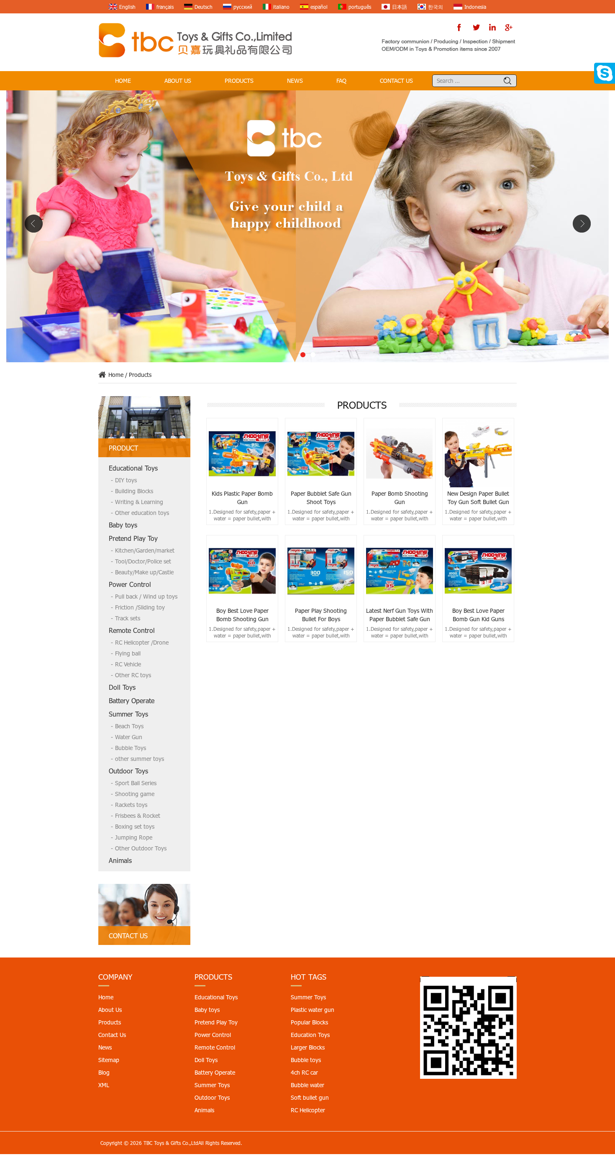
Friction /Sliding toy (140, 607)
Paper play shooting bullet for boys (321, 614)
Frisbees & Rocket (137, 815)
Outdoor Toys (128, 771)
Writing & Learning (139, 501)
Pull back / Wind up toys (146, 596)
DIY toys (126, 480)
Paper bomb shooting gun (400, 497)
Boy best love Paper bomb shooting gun (242, 614)
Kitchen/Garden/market (144, 550)
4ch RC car (304, 1072)
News (295, 80)
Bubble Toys (130, 747)
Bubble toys (306, 1059)
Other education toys (142, 512)
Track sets (127, 618)
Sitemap (108, 1059)
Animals (120, 860)
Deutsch (204, 7)
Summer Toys (128, 714)
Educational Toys (133, 468)
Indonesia (475, 7)
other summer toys (139, 758)
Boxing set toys (134, 826)
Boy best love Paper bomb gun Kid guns (478, 614)
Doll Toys (122, 687)
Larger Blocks (308, 1047)
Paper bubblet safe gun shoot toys (321, 497)
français (165, 7)
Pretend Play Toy (133, 538)
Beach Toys (129, 726)
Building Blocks (134, 490)
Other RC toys (133, 674)
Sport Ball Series (135, 782)
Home (123, 80)
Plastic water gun (312, 1009)
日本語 (399, 7)
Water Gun (128, 736)
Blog (104, 1072)
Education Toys (310, 1034)
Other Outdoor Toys (141, 848)
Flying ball (128, 653)
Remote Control (132, 630)
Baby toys (123, 525)
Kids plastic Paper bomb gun (242, 497)
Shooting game (134, 793)
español (319, 7)
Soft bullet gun (310, 1097)
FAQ (341, 80)
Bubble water (307, 1084)
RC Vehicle (128, 664)
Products (239, 80)
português (359, 7)
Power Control (130, 584)
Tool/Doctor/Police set (143, 561)
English (127, 7)
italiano (281, 7)
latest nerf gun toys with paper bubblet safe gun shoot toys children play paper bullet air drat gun (399, 615)
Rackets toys (131, 804)
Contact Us (396, 80)
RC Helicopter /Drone (142, 642)
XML (103, 1084)
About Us (177, 80)
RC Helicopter (308, 1110)
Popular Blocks (309, 1022)
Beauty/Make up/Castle (144, 572)
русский (242, 7)
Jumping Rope (133, 837)
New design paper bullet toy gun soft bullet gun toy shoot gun (478, 498)
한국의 (435, 7)
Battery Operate (131, 700)
